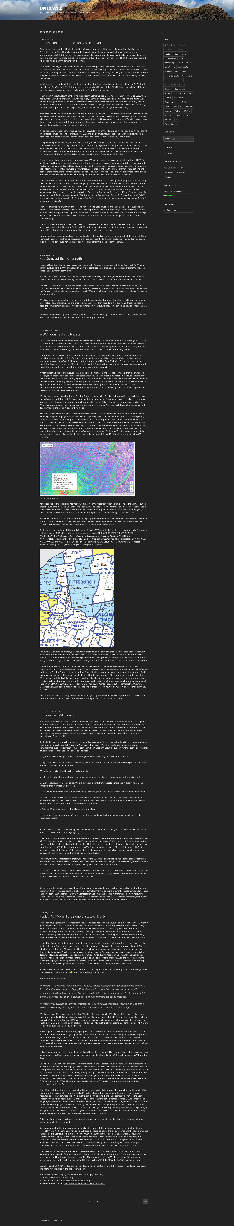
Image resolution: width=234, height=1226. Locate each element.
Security (168, 89)
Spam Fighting (179, 93)
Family (167, 54)
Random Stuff (170, 85)
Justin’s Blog (168, 153)
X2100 (186, 115)
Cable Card (183, 45)
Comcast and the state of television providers (72, 43)
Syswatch (169, 102)
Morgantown (180, 71)
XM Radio (169, 120)
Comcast (182, 50)
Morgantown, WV (172, 76)
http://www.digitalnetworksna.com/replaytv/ (84, 1183)
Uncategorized (186, 106)
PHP (180, 80)
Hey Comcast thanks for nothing (62, 258)
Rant (181, 85)
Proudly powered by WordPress (51, 1220)
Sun (189, 93)
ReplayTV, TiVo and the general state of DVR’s (72, 916)
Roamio (105, 721)
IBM (181, 58)
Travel (174, 106)
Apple (173, 45)
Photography (170, 80)
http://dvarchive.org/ (63, 1177)
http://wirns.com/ (95, 1175)
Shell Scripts (180, 89)
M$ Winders (170, 67)
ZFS (177, 120)
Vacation (168, 111)
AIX (166, 45)
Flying (175, 54)
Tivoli (167, 106)
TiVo (184, 102)
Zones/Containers (172, 124)
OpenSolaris (187, 76)
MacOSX (168, 71)
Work (178, 115)
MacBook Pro (183, 67)
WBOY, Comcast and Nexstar (60, 334)
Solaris (167, 93)
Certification (170, 50)
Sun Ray (168, 98)
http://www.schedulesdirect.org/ (75, 1180)
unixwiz (51, 8)
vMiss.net (167, 177)
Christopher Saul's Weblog (174, 172)
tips (177, 102)
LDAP (188, 63)
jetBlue (180, 63)
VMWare (186, 111)
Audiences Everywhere (172, 191)
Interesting (169, 63)
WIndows (168, 115)
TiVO (68, 721)
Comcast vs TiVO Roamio (57, 715)
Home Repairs (170, 58)
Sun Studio (178, 98)
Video (177, 111)
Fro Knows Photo (170, 210)
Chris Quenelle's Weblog (173, 168)
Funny (183, 54)
